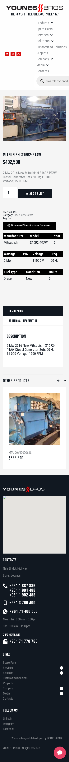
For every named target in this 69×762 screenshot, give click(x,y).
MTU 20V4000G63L (20, 452)
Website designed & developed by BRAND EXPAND (37, 738)
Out (10, 218)
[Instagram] (13, 54)
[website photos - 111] (34, 118)
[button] (45, 23)
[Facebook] (18, 54)
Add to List (37, 194)
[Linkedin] (7, 54)
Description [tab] (16, 311)
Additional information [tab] (23, 321)
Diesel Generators (23, 215)
